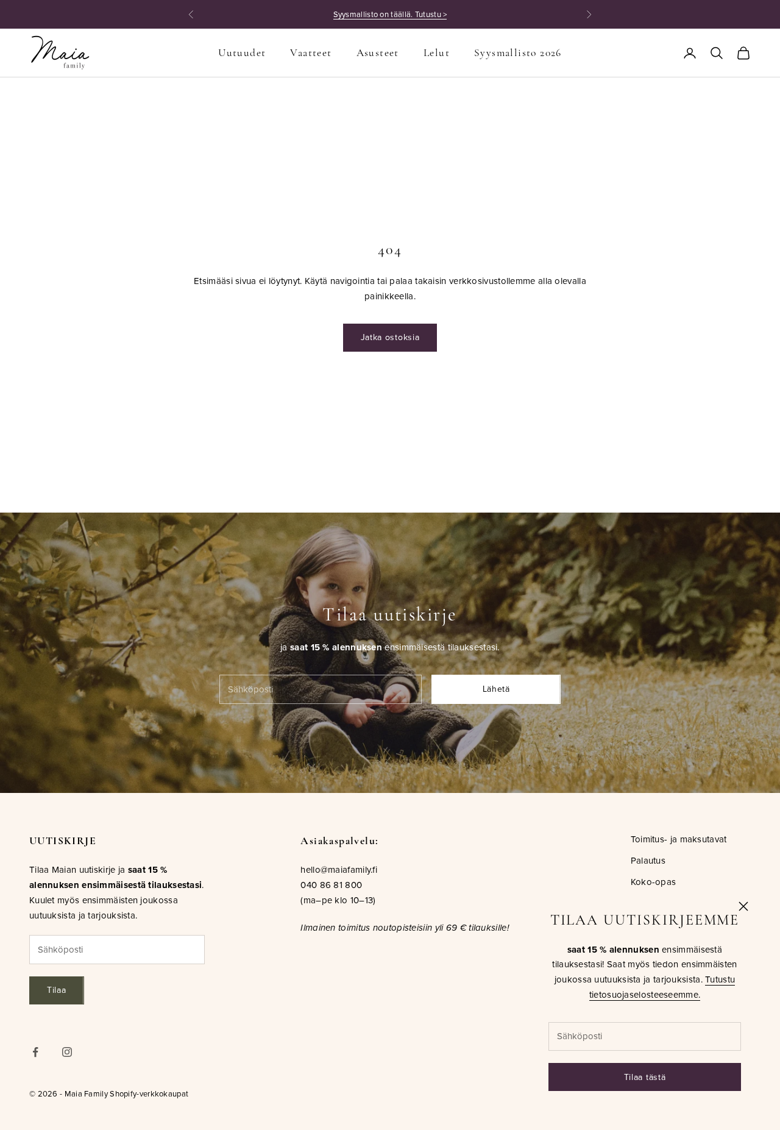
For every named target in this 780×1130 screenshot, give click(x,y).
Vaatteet (311, 52)
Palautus (648, 860)
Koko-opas (653, 881)
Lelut (437, 52)
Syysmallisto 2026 (518, 52)
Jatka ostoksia (390, 337)
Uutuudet (242, 52)
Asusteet (377, 52)
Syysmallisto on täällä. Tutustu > (390, 14)
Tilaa (56, 990)
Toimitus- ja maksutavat (679, 839)
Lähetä (496, 689)
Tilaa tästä (645, 1077)
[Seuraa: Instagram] (67, 1052)
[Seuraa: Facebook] (35, 1052)
